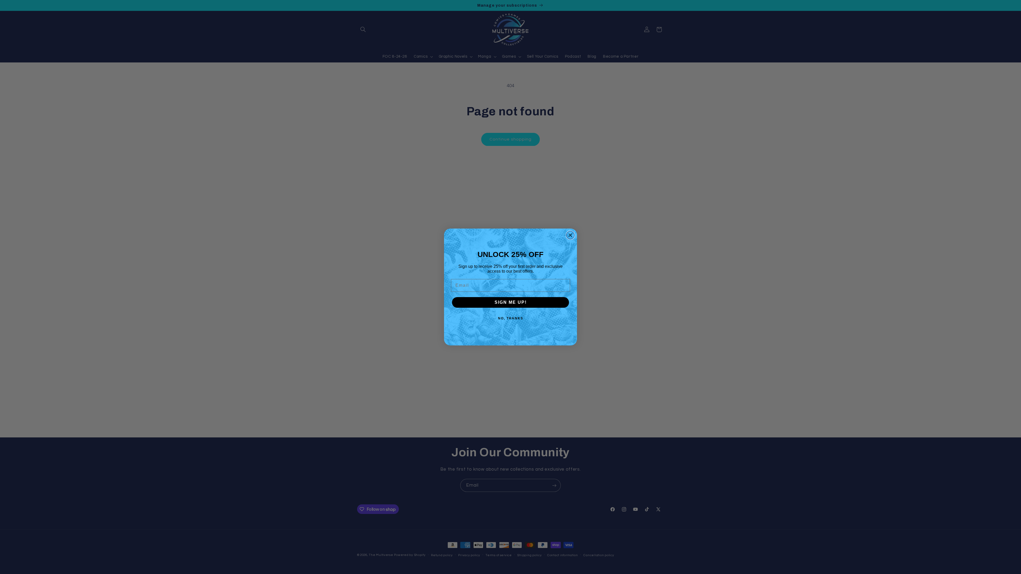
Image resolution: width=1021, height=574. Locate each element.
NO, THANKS (510, 318)
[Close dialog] (570, 235)
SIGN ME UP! (511, 302)
